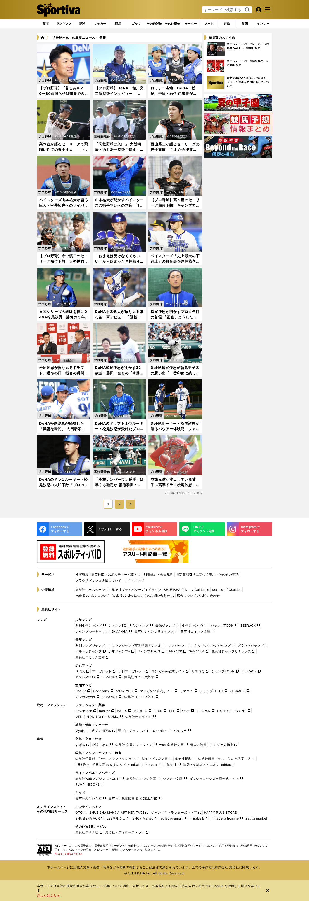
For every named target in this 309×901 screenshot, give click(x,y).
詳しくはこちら (48, 895)
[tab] (82, 23)
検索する (246, 10)
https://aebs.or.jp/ (68, 853)
